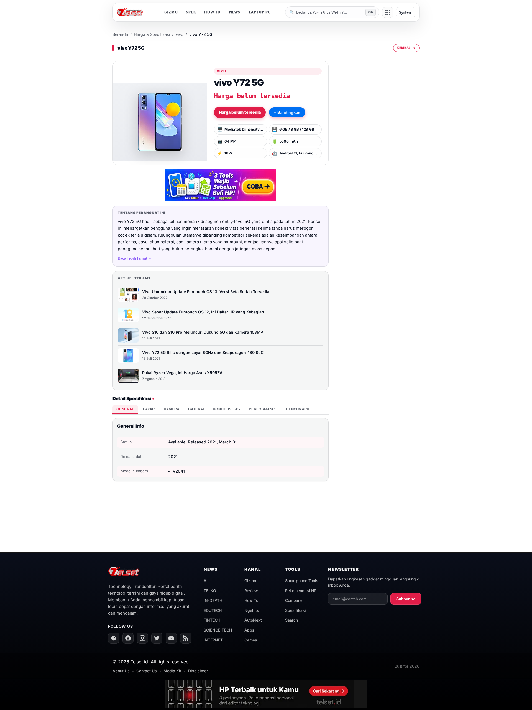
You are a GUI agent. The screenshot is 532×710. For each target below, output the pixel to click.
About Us (121, 670)
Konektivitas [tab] (226, 409)
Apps (249, 630)
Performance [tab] (263, 409)
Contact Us (146, 670)
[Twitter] (156, 638)
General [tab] (125, 409)
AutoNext (253, 620)
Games (250, 640)
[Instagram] (142, 638)
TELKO (210, 590)
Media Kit (172, 670)
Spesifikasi (295, 610)
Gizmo (250, 580)
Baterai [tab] (196, 409)
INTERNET (213, 640)
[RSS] (185, 638)
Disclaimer (198, 670)
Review (251, 590)
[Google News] (113, 638)
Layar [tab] (149, 409)
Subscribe (405, 599)
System (405, 12)
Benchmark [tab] (297, 409)
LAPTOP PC (260, 12)
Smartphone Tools (301, 580)
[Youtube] (171, 638)
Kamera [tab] (172, 409)
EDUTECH (213, 610)
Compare (293, 600)
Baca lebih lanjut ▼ (135, 258)
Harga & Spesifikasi (152, 34)
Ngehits (251, 610)
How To (251, 600)
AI (206, 580)
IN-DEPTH (213, 600)
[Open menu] (387, 12)
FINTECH (212, 620)
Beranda (120, 34)
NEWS (235, 12)
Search (291, 620)
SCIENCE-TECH (218, 630)
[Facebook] (128, 638)
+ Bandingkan (287, 112)
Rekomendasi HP (300, 590)
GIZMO (171, 12)
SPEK (191, 12)
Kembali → (406, 48)
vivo (179, 34)
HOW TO (212, 12)
